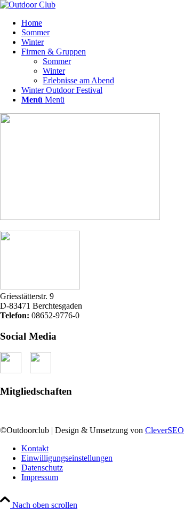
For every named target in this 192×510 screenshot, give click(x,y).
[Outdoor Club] (27, 4)
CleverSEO (164, 430)
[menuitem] (106, 23)
